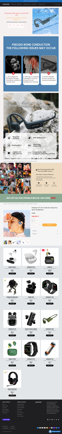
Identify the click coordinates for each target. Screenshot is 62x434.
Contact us (19, 411)
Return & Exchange (20, 405)
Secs (22, 26)
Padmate (10, 431)
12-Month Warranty (20, 407)
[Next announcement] (48, 1)
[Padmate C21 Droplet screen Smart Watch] (31, 349)
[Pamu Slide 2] (12, 257)
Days (10, 26)
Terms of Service (20, 412)
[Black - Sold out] (33, 220)
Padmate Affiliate (5, 411)
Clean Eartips (4, 412)
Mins (18, 26)
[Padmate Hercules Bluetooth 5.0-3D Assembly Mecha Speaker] (12, 287)
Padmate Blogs (5, 405)
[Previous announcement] (14, 1)
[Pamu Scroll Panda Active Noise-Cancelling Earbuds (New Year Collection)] (31, 319)
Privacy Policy (19, 409)
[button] (19, 4)
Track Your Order (20, 416)
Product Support (5, 409)
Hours (14, 26)
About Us (4, 404)
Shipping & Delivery (20, 404)
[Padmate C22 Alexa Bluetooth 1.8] (50, 287)
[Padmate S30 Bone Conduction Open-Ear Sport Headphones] (50, 319)
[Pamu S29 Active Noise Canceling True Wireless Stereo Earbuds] (31, 287)
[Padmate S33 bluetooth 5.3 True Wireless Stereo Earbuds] (31, 257)
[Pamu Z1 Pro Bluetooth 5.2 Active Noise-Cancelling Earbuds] (12, 349)
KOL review (4, 407)
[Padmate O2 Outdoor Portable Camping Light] (50, 349)
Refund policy (19, 414)
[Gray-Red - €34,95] (37, 220)
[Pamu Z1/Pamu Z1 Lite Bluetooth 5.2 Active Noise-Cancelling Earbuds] (50, 257)
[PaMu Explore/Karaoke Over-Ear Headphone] (12, 379)
